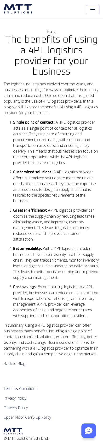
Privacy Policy (15, 398)
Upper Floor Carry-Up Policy (27, 417)
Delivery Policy (16, 407)
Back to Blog (14, 363)
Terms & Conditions (20, 388)
